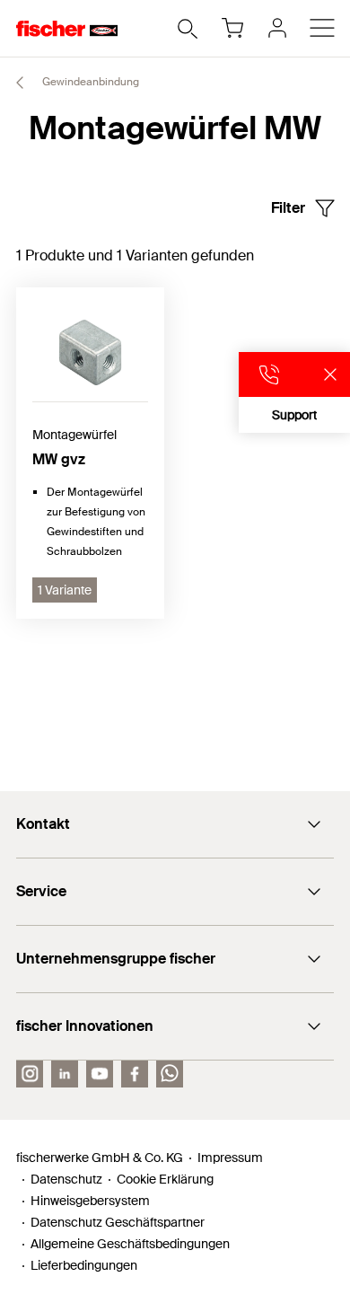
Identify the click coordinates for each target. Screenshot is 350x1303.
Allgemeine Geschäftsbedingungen (130, 1244)
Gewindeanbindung (89, 82)
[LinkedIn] (64, 1074)
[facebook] (134, 1074)
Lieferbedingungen (84, 1265)
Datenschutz (66, 1179)
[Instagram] (29, 1074)
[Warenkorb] (232, 27)
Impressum (230, 1157)
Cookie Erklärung (165, 1179)
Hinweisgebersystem (90, 1201)
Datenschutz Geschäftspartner (118, 1222)
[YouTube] (99, 1074)
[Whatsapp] (169, 1074)
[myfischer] (277, 27)
